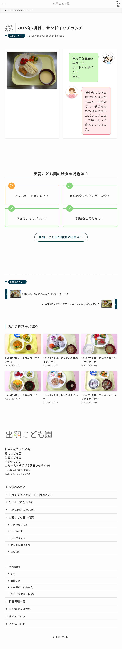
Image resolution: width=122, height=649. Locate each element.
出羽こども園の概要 (21, 517)
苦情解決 (15, 580)
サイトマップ (17, 616)
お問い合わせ (17, 624)
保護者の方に (17, 487)
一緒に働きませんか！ (23, 510)
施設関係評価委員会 (22, 587)
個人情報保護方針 (20, 609)
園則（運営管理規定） (23, 594)
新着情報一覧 (17, 601)
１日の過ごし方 (19, 524)
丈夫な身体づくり (20, 544)
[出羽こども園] (61, 4)
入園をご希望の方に (21, 502)
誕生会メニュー (17, 35)
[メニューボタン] (4, 4)
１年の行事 (17, 531)
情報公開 (14, 566)
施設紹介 (15, 551)
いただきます (18, 538)
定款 (13, 573)
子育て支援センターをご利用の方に (31, 495)
